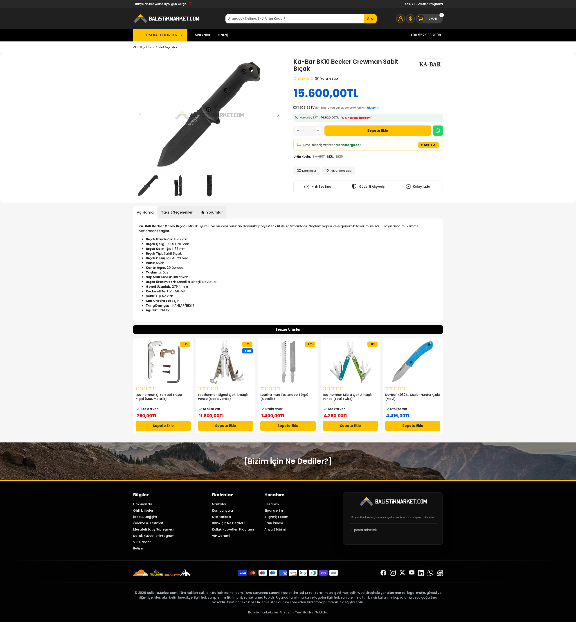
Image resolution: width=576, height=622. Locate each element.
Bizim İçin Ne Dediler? (228, 523)
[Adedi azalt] (298, 130)
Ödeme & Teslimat (148, 523)
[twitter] (402, 572)
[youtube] (412, 572)
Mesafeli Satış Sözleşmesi (153, 529)
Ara (370, 18)
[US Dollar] (410, 18)
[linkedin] (421, 572)
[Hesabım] (400, 18)
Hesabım (271, 504)
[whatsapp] (430, 572)
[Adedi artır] (318, 130)
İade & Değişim (145, 517)
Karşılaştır (309, 171)
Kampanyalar (223, 510)
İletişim (138, 548)
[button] (278, 114)
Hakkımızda (142, 504)
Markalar (203, 35)
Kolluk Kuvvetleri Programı (424, 4)
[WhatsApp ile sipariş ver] (438, 130)
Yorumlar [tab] (214, 212)
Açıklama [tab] (145, 212)
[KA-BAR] (430, 64)
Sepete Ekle (377, 130)
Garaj (222, 35)
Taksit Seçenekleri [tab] (177, 212)
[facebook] (383, 572)
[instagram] (393, 572)
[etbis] (440, 572)
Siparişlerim (273, 510)
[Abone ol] (429, 529)
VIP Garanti (142, 542)
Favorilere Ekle (341, 171)
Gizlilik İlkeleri (143, 510)
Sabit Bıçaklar (166, 47)
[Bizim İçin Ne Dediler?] (288, 461)
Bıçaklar (146, 47)
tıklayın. (373, 107)
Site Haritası (221, 517)
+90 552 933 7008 (425, 35)
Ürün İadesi (273, 523)
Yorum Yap (329, 78)
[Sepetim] (429, 18)
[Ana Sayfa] (134, 47)
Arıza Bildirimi (275, 529)
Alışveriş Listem (276, 517)
